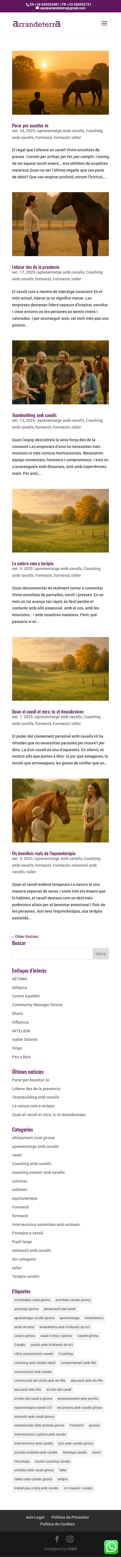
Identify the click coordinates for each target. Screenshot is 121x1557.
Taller (63, 1470)
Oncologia (22, 1461)
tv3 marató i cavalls (78, 1488)
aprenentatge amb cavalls (60, 130)
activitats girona (26, 1309)
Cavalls (19, 1345)
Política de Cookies (57, 1524)
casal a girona (24, 1336)
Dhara (17, 1013)
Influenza (20, 1022)
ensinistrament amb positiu (77, 1399)
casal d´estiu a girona (56, 1336)
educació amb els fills (87, 1381)
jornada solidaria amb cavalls (35, 1452)
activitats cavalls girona (72, 1300)
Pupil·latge (22, 1241)
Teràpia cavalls (25, 1276)
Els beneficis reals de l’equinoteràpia (43, 853)
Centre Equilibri (26, 996)
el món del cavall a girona (33, 1399)
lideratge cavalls (75, 1452)
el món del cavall (58, 1390)
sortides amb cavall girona (33, 1470)
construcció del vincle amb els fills (40, 1381)
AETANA (19, 979)
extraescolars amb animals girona (39, 1425)
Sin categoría (24, 1259)
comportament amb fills (78, 1363)
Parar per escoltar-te (30, 125)
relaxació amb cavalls (31, 1250)
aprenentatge (69, 1318)
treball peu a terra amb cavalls (36, 1488)
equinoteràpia (24, 1198)
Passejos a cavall (27, 1233)
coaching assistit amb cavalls (38, 1172)
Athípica (19, 987)
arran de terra (24, 1327)
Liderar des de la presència (35, 266)
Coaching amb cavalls (31, 1163)
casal (17, 1155)
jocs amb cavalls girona (75, 1443)
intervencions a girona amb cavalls (40, 1434)
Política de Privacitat (70, 1517)
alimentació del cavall (59, 1309)
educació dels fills (27, 1390)
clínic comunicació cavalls (33, 1354)
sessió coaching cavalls (52, 1461)
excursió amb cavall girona (34, 1417)
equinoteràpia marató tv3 (33, 1408)
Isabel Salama (24, 1039)
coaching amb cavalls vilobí (34, 1363)
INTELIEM (21, 1031)
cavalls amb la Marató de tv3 (51, 1345)
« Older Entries (25, 936)
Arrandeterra (94, 1318)
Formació (43, 137)
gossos (94, 1425)
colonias (19, 1181)
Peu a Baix (21, 1057)
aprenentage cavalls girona (34, 1318)
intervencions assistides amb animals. (46, 1224)
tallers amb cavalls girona (33, 1479)
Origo (17, 1048)
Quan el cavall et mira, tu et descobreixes (48, 711)
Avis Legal (35, 1517)
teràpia (62, 1479)
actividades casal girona (32, 1300)
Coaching (66, 1354)
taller (76, 137)
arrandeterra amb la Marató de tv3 (64, 1327)
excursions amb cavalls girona (79, 1408)
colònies (19, 1189)
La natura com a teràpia (32, 563)
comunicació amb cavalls (33, 1372)
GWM (72, 1549)
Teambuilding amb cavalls (34, 415)
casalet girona (87, 1336)
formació (62, 137)
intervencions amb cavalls (33, 1443)
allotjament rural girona (33, 1137)
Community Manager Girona (37, 1004)
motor (96, 1452)
